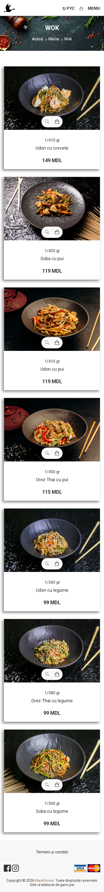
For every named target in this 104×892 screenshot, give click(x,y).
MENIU (94, 8)
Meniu (53, 39)
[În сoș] (57, 121)
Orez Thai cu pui (52, 479)
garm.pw (67, 885)
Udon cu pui (52, 369)
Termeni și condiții (52, 852)
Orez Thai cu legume (52, 700)
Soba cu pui (52, 258)
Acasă (37, 39)
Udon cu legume (52, 590)
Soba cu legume (52, 811)
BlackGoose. (45, 880)
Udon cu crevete (52, 148)
